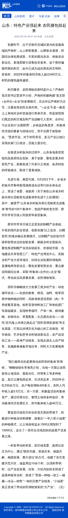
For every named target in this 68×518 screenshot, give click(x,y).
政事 (57, 16)
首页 (6, 16)
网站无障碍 (60, 6)
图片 (31, 16)
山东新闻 (19, 16)
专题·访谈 (44, 16)
